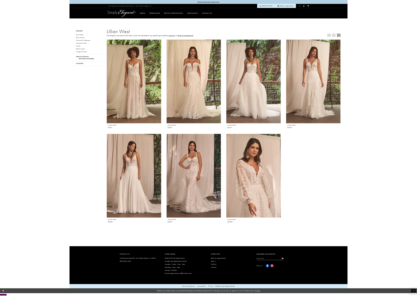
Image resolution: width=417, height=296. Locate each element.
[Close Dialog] (3, 291)
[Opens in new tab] (3, 294)
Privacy (210, 286)
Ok (413, 291)
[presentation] (134, 81)
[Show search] (299, 6)
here (258, 291)
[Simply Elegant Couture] (122, 13)
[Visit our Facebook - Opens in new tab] (267, 265)
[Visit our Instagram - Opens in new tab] (272, 265)
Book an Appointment (218, 258)
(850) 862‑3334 (125, 261)
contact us (171, 35)
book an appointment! (185, 35)
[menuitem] (129, 6)
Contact (213, 267)
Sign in (213, 261)
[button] (304, 6)
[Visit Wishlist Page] (308, 6)
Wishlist (213, 264)
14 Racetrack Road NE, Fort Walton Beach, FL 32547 (138, 258)
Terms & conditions (188, 286)
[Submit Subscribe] (282, 258)
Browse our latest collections (208, 2)
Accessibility (201, 286)
